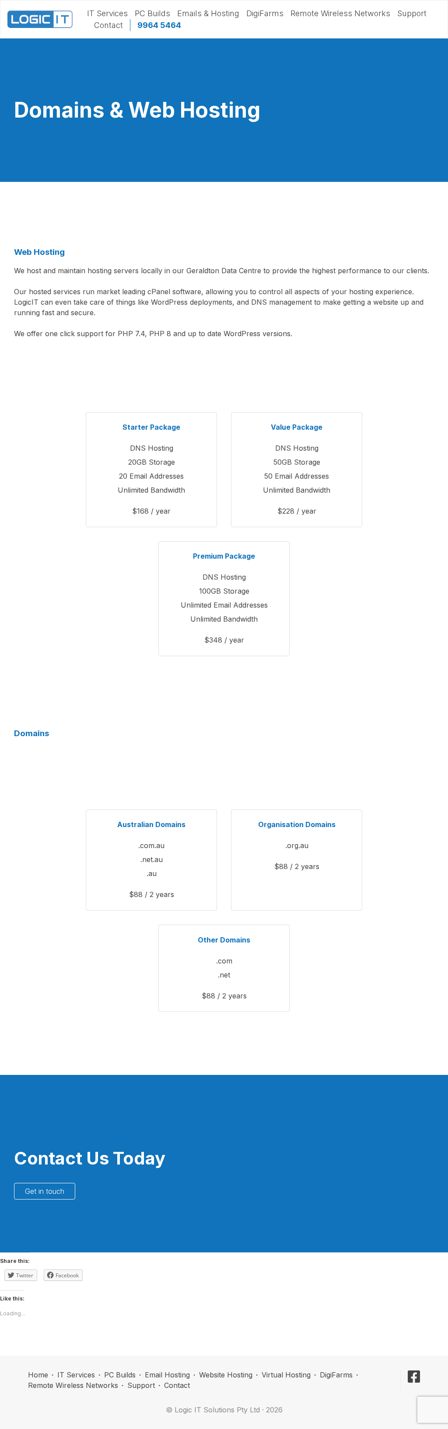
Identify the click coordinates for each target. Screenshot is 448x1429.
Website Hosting (225, 1374)
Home (38, 1374)
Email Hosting (167, 1374)
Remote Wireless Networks (340, 13)
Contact (108, 25)
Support (412, 13)
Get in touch (44, 1191)
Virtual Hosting (286, 1374)
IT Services (107, 13)
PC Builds (152, 13)
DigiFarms (265, 13)
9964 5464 (159, 25)
